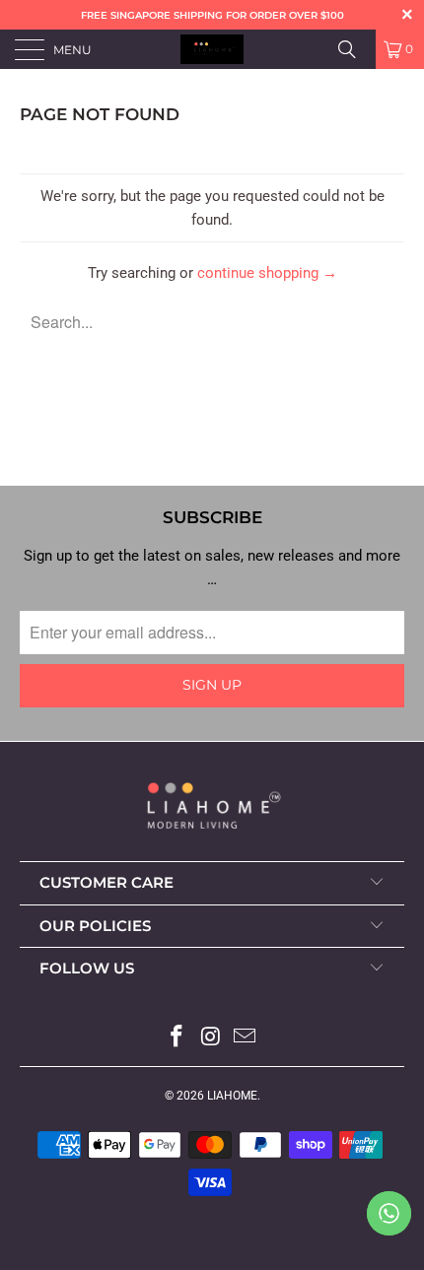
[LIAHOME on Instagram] (211, 1038)
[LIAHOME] (212, 49)
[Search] (354, 49)
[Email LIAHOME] (245, 1038)
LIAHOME (232, 1096)
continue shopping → (267, 273)
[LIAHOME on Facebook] (176, 1038)
